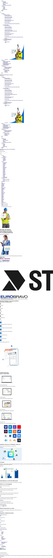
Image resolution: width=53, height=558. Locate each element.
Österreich (4, 169)
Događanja (4, 4)
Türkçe (4, 176)
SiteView (7, 50)
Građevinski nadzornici (6, 64)
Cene (2, 72)
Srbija (2, 198)
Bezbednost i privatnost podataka (7, 5)
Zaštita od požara (7, 133)
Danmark (3, 188)
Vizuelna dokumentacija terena (7, 39)
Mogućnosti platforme (5, 88)
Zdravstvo (6, 71)
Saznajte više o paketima (3, 504)
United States (4, 156)
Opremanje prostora (7, 70)
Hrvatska (3, 191)
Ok (0, 557)
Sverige (4, 175)
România (4, 171)
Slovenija (4, 174)
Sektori (2, 65)
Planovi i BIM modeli (8, 26)
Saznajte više (1, 447)
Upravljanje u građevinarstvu (8, 16)
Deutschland (4, 163)
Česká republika (5, 162)
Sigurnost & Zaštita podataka (8, 102)
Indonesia (4, 159)
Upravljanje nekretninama (9, 20)
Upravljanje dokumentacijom (11, 30)
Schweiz (4, 172)
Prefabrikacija (6, 135)
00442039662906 (13, 149)
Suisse (2, 200)
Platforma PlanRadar (7, 78)
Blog (3, 3)
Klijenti (2, 123)
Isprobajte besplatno (6, 74)
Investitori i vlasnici (5, 62)
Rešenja (4, 77)
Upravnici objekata (7, 68)
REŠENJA (4, 66)
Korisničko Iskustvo (5, 140)
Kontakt (4, 6)
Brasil (2, 182)
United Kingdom (4, 202)
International (3, 181)
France (4, 165)
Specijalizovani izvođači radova (7, 63)
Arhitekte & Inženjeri (5, 128)
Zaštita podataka (4, 542)
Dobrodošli (4, 1)
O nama (2, 531)
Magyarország (5, 167)
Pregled (4, 60)
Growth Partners (5, 9)
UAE (2, 204)
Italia (3, 166)
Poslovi (4, 7)
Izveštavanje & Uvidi (9, 33)
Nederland (3, 193)
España (4, 164)
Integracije (6, 38)
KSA (3, 178)
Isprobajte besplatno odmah (3, 514)
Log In (9, 74)
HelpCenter (4, 2)
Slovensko (4, 173)
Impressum (3, 543)
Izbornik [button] (12, 74)
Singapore (4, 160)
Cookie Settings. (2, 556)
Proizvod (3, 13)
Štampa (4, 8)
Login (2, 10)
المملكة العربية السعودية (6, 179)
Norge (4, 168)
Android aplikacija (4, 546)
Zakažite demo (2, 74)
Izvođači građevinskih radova (6, 61)
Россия (2, 195)
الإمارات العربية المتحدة (6, 180)
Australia (4, 158)
